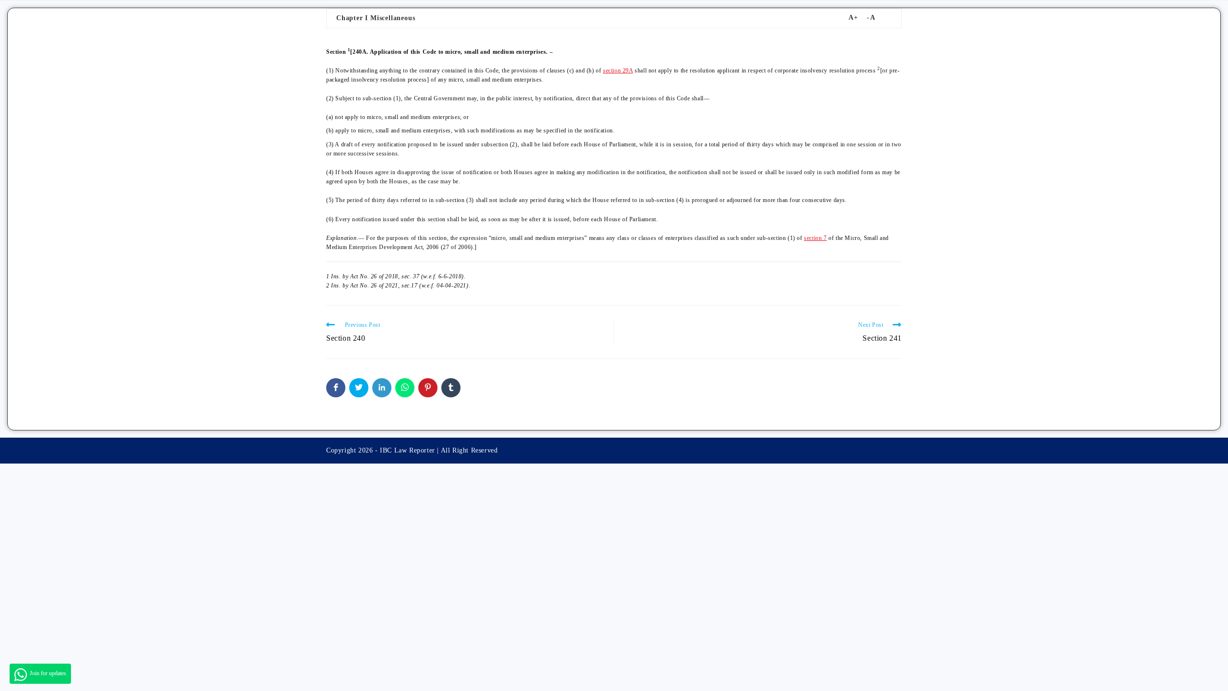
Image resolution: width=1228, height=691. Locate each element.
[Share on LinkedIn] (381, 387)
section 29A (618, 70)
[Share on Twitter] (358, 387)
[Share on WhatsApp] (404, 387)
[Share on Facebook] (335, 387)
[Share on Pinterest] (427, 387)
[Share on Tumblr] (450, 387)
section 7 (815, 238)
